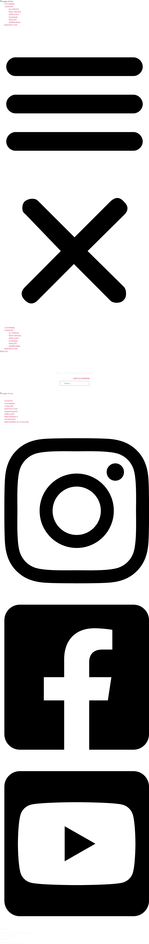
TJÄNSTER (8, 6)
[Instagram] (76, 593)
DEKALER (13, 20)
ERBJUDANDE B (11, 417)
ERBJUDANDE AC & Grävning (16, 422)
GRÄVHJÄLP (14, 14)
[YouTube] (76, 926)
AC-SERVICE (14, 9)
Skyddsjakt (13, 17)
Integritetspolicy (11, 411)
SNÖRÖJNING (14, 22)
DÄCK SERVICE (15, 12)
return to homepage (81, 378)
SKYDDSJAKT (10, 419)
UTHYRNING (9, 4)
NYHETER (8, 401)
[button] (74, 176)
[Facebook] (76, 759)
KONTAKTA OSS (10, 25)
